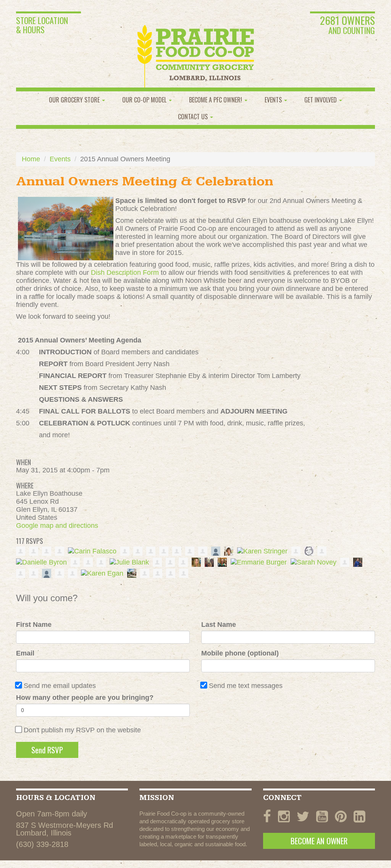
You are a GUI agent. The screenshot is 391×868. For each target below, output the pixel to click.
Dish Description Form (125, 272)
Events (60, 159)
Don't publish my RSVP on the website (82, 730)
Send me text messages (246, 686)
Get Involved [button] (321, 99)
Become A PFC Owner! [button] (216, 99)
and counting (347, 25)
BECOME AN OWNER (319, 841)
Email (25, 653)
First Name (34, 624)
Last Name (218, 624)
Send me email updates (60, 686)
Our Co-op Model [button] (145, 99)
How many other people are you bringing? (84, 697)
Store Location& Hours (42, 25)
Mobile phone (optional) (240, 653)
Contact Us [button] (193, 116)
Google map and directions (57, 525)
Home (31, 159)
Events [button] (274, 99)
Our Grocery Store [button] (75, 99)
